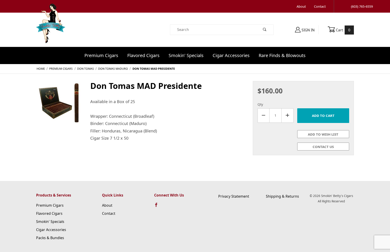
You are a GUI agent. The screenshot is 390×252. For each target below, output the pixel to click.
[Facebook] (158, 207)
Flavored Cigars (143, 55)
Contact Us (323, 146)
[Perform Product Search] (264, 30)
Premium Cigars (101, 55)
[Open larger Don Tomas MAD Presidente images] (59, 106)
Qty (260, 104)
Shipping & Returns (282, 196)
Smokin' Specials (186, 55)
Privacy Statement (233, 196)
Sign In (308, 30)
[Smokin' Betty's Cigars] (50, 29)
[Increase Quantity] (288, 115)
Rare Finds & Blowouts (282, 55)
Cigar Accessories (231, 55)
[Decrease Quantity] (263, 115)
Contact (320, 6)
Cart (343, 30)
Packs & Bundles (50, 237)
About (301, 6)
